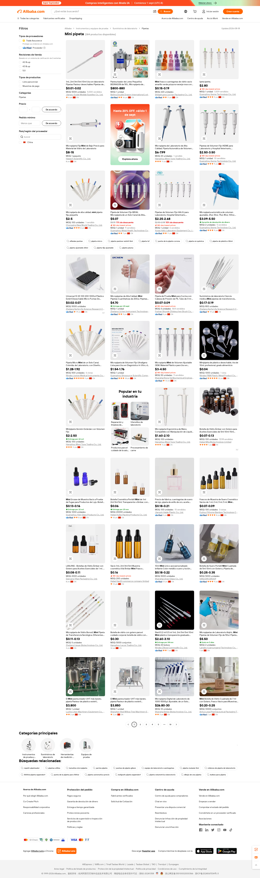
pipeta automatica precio (98, 775)
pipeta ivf (145, 241)
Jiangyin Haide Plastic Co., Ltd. (169, 512)
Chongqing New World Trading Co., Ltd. (84, 225)
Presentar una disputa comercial (170, 807)
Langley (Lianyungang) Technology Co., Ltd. (219, 647)
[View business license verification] (157, 873)
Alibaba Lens (37, 851)
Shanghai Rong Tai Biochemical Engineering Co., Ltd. (174, 378)
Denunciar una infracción (167, 827)
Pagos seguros (74, 796)
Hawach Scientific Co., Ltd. (78, 158)
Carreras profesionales (34, 813)
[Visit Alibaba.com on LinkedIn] (207, 830)
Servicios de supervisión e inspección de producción (84, 820)
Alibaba (68, 28)
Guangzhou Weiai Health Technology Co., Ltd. (130, 230)
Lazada (130, 864)
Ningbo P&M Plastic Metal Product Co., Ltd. (219, 375)
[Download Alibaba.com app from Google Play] (227, 851)
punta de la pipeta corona (169, 241)
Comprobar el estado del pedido (214, 807)
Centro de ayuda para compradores (171, 796)
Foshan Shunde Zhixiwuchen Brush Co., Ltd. (174, 311)
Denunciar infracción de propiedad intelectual (171, 820)
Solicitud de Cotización (121, 801)
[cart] (195, 12)
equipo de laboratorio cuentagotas (159, 768)
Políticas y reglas (75, 827)
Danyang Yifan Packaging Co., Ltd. (81, 579)
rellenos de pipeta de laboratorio (221, 768)
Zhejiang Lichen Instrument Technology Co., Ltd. (130, 311)
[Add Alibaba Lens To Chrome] (66, 851)
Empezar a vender (207, 801)
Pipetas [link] (145, 28)
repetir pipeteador (32, 768)
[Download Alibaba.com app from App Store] (204, 851)
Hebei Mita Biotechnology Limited (215, 442)
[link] (256, 849)
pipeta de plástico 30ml (223, 241)
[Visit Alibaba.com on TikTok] (231, 830)
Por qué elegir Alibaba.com (35, 796)
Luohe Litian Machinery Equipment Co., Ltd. (85, 711)
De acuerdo (51, 109)
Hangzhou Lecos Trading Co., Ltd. (126, 645)
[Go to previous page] (128, 724)
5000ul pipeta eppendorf (34, 775)
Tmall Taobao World (115, 864)
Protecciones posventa (78, 813)
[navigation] (40, 376)
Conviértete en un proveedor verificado (217, 813)
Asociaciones (205, 818)
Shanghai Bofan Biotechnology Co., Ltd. (173, 711)
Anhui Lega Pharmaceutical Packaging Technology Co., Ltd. (219, 711)
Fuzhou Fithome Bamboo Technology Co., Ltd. (219, 512)
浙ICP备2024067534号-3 (207, 873)
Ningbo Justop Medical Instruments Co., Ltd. (85, 375)
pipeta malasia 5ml (191, 768)
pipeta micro (96, 241)
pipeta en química (196, 241)
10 (170, 724)
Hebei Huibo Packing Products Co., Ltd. (128, 515)
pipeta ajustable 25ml (79, 248)
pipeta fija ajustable (105, 248)
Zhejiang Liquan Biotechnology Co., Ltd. (84, 645)
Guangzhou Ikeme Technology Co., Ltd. (218, 94)
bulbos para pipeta (218, 775)
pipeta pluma (127, 248)
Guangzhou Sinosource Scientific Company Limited (130, 375)
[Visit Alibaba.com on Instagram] (219, 830)
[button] (154, 11)
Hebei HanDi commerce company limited (129, 581)
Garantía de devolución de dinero (82, 801)
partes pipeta (101, 768)
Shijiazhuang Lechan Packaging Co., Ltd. (173, 94)
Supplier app (148, 851)
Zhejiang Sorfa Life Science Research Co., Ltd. (85, 309)
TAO (153, 864)
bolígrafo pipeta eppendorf (129, 775)
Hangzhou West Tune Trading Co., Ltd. (172, 158)
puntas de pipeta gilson (126, 768)
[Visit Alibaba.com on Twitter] (213, 830)
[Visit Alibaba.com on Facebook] (201, 830)
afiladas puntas (76, 241)
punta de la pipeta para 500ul (66, 775)
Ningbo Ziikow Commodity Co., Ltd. (171, 647)
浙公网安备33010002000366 (179, 873)
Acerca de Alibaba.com (34, 789)
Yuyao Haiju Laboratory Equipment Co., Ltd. (174, 230)
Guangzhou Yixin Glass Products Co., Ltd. (85, 515)
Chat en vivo (161, 801)
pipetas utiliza (54, 768)
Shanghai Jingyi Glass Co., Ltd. (169, 579)
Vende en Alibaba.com (209, 796)
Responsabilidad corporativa (36, 807)
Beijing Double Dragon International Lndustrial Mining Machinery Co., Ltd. (130, 94)
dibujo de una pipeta (192, 775)
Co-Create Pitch (31, 801)
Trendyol (162, 864)
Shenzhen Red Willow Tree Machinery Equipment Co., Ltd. (130, 711)
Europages (174, 864)
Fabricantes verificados (122, 796)
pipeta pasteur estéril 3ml (122, 241)
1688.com (99, 864)
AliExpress (87, 864)
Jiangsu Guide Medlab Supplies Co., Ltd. (84, 94)
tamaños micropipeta (78, 768)
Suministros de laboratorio (125, 28)
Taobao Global (142, 864)
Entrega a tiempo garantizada (80, 807)
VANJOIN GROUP (208, 579)
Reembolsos (161, 813)
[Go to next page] (176, 724)
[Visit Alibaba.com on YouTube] (225, 830)
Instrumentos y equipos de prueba (92, 28)
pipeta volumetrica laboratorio (162, 775)
